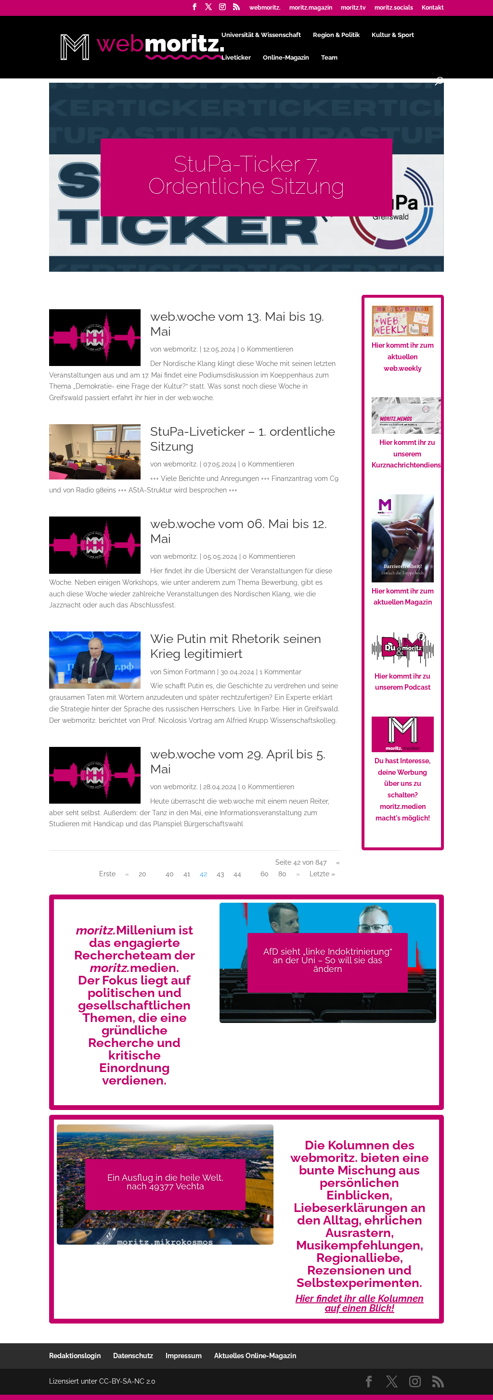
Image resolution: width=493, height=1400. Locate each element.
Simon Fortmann (189, 672)
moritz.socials (394, 8)
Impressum (184, 1356)
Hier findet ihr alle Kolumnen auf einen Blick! (360, 1303)
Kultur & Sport (393, 35)
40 (170, 874)
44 (237, 874)
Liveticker (236, 57)
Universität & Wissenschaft (261, 35)
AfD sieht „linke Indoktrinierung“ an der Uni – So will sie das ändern (327, 960)
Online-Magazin (286, 57)
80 (282, 874)
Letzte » (322, 874)
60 (264, 874)
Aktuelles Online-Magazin (255, 1356)
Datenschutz (133, 1356)
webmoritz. (265, 8)
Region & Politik (336, 35)
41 (186, 874)
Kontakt (433, 8)
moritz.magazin (310, 8)
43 (220, 874)
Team (329, 57)
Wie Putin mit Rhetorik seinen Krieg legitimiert (235, 646)
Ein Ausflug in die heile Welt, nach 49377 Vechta (165, 1182)
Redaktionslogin (75, 1356)
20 (142, 874)
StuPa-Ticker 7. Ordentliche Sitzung (246, 175)
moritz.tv (353, 8)
